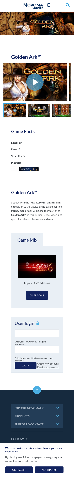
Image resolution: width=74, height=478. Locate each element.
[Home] (37, 6)
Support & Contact (29, 424)
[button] (14, 110)
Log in (25, 365)
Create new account (48, 363)
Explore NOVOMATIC (29, 408)
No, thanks (49, 469)
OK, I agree (19, 469)
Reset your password (48, 367)
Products (22, 416)
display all (37, 295)
